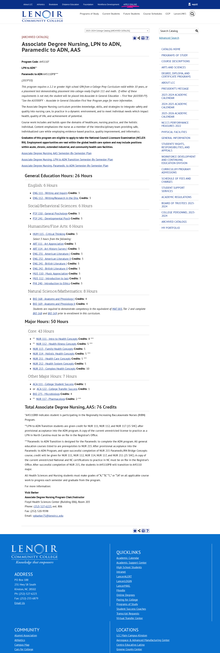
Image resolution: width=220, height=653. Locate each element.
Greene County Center (129, 649)
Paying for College (127, 599)
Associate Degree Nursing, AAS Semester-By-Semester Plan (56, 153)
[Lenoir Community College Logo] (42, 16)
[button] (192, 13)
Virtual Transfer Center (129, 618)
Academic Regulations (176, 197)
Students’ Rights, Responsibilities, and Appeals (176, 147)
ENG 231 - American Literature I (51, 254)
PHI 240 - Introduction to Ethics (51, 283)
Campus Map (21, 645)
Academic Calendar (127, 558)
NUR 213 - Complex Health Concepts (54, 368)
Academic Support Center (131, 562)
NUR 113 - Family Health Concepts (53, 349)
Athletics (19, 640)
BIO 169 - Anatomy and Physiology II (54, 304)
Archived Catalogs (174, 221)
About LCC (168, 82)
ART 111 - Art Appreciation (48, 244)
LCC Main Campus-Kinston (131, 635)
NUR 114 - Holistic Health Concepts (53, 353)
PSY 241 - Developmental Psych (51, 218)
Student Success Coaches (131, 609)
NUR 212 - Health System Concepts (53, 363)
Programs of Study (175, 55)
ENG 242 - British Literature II (50, 268)
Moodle (120, 590)
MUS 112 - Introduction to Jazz (51, 278)
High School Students (129, 567)
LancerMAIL (123, 586)
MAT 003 (117, 309)
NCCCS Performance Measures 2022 (175, 124)
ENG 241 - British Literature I (50, 263)
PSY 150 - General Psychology (50, 213)
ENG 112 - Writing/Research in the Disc (56, 198)
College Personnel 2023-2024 (178, 214)
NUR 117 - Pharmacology (50, 399)
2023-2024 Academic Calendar (174, 96)
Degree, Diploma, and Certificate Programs (176, 75)
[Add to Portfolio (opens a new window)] (134, 38)
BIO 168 (37, 313)
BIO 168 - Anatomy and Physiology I (54, 299)
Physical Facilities (174, 132)
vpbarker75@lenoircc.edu (48, 516)
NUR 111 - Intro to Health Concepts (57, 339)
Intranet (121, 572)
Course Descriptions (176, 61)
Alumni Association (25, 635)
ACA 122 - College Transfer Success (57, 389)
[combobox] (117, 31)
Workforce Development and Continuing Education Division (178, 160)
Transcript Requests (127, 613)
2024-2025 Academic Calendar (174, 105)
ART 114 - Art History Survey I (50, 249)
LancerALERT (124, 576)
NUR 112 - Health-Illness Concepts (56, 344)
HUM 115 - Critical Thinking (49, 234)
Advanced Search (169, 38)
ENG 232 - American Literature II (52, 259)
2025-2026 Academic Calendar (174, 114)
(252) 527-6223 (42, 506)
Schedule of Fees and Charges (176, 180)
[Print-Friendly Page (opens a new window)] (143, 38)
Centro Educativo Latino (130, 645)
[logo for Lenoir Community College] (34, 546)
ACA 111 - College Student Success (53, 384)
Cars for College (23, 649)
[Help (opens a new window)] (147, 38)
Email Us (19, 603)
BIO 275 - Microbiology (46, 394)
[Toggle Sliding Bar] (180, 13)
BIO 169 (52, 313)
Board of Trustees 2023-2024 (178, 204)
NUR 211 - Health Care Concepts (52, 358)
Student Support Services (173, 189)
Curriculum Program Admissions (176, 170)
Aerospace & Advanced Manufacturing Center (143, 640)
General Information (176, 138)
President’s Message (175, 88)
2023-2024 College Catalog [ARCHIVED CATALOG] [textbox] (108, 30)
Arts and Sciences (174, 67)
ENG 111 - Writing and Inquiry (50, 193)
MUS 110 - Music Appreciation (50, 273)
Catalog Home (171, 49)
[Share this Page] (139, 38)
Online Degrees (125, 595)
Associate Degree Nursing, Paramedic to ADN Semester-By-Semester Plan (65, 165)
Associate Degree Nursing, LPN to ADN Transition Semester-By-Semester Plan (67, 159)
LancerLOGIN (124, 581)
